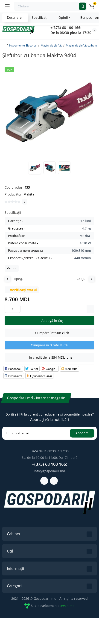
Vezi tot (11, 268)
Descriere (14, 17)
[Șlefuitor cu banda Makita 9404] (49, 112)
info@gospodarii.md (49, 471)
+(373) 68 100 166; (65, 27)
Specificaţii (40, 17)
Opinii (64, 17)
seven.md (67, 605)
